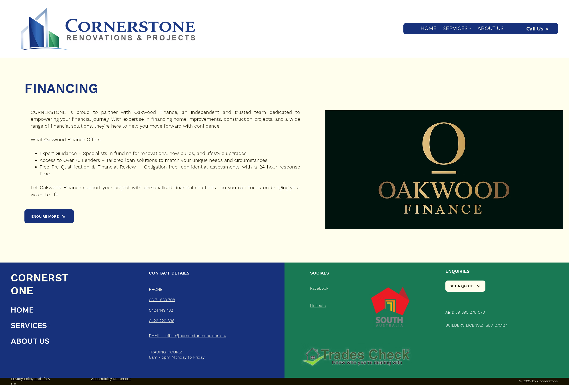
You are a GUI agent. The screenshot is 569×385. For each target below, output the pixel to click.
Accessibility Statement (111, 379)
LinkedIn (318, 305)
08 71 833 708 (162, 299)
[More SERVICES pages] (470, 28)
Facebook (319, 288)
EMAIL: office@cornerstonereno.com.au (187, 335)
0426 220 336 (161, 320)
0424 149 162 (161, 310)
